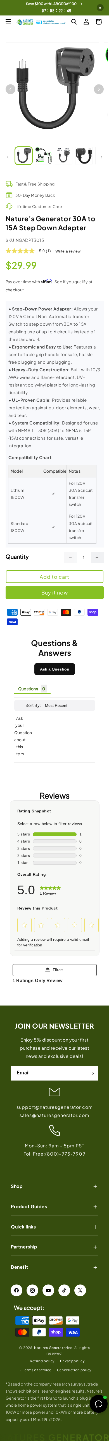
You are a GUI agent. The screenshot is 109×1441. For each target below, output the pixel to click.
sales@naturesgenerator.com (54, 1115)
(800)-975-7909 (65, 1154)
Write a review (67, 251)
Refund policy (42, 1361)
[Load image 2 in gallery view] (43, 155)
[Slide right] (102, 157)
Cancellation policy (74, 1370)
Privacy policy (72, 1361)
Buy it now (54, 592)
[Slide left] (7, 157)
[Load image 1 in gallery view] (23, 155)
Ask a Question (54, 669)
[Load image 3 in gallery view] (63, 155)
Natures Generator (50, 1348)
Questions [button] (28, 688)
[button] (8, 21)
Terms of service (37, 1370)
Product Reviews (54, 648)
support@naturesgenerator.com (54, 1107)
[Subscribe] (92, 1073)
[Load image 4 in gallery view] (84, 155)
